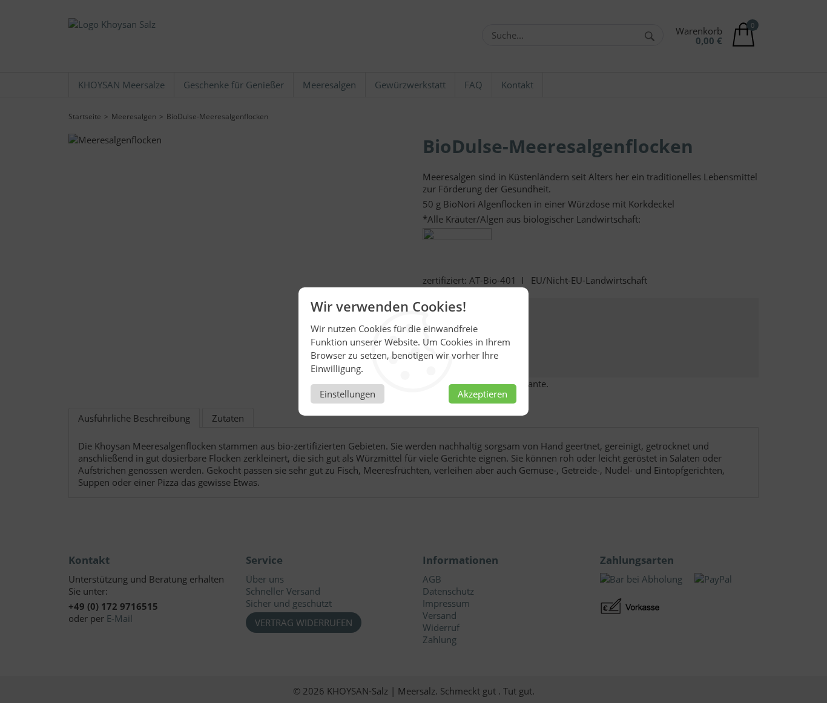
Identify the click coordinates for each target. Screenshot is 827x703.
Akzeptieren (482, 394)
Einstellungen (347, 394)
